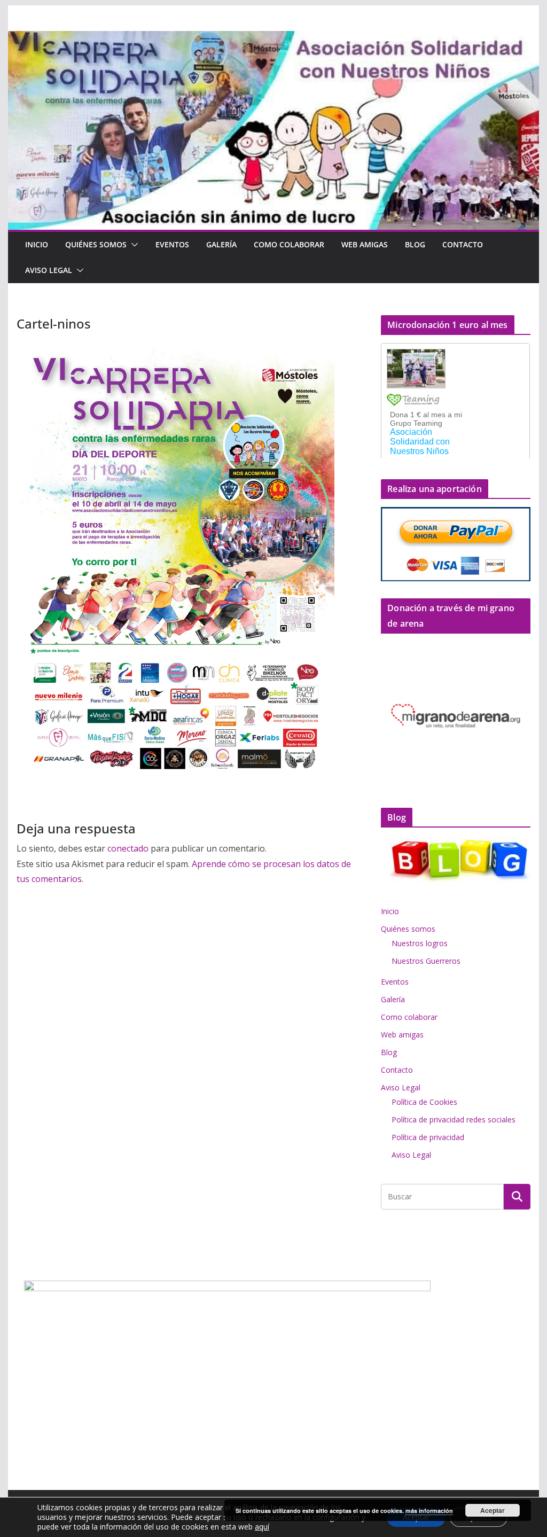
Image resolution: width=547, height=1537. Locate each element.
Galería (221, 244)
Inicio (36, 244)
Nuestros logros (420, 943)
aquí (262, 1527)
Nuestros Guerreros (426, 961)
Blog (415, 244)
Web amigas (364, 244)
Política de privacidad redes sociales (453, 1119)
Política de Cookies (424, 1102)
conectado (128, 848)
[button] (132, 244)
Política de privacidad (428, 1137)
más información (429, 1511)
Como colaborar (289, 244)
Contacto (462, 244)
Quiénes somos (96, 244)
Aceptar (492, 1510)
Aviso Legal (48, 270)
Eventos (172, 244)
